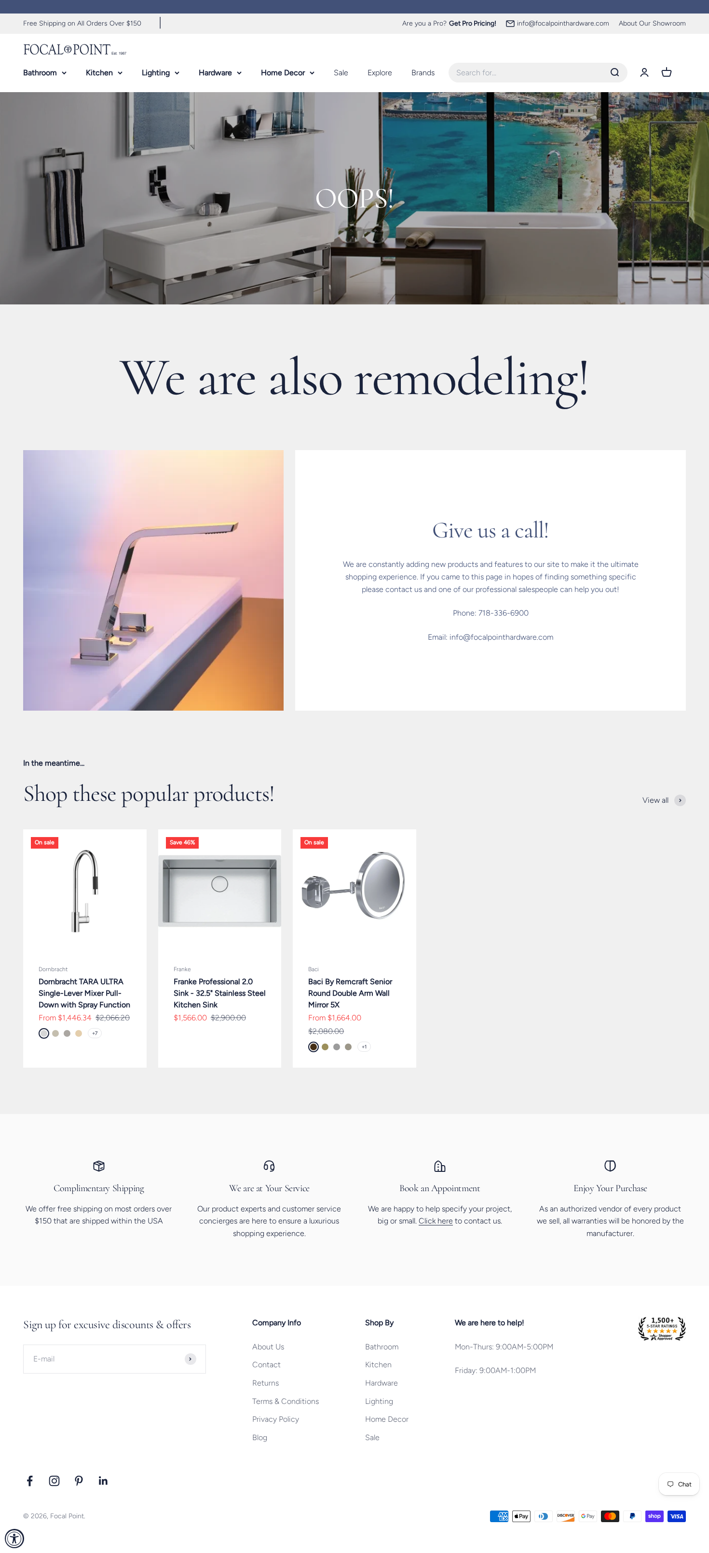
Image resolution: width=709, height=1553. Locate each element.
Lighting (156, 72)
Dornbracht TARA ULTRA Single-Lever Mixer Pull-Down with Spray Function (84, 993)
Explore (380, 72)
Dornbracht (53, 969)
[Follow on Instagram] (54, 1480)
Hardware (215, 72)
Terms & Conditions (285, 1401)
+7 (94, 1033)
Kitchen (99, 72)
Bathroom (40, 72)
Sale (341, 72)
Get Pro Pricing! (472, 23)
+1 (364, 1047)
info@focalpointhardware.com (563, 23)
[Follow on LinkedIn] (103, 1480)
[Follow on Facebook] (29, 1480)
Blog (259, 1437)
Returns (265, 1383)
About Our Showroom (652, 23)
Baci (313, 969)
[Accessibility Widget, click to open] (14, 1538)
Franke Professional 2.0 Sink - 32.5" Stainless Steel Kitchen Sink (220, 993)
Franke (182, 969)
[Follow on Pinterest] (78, 1480)
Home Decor (283, 72)
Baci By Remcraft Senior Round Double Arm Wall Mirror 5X (350, 993)
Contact (266, 1364)
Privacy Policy (275, 1419)
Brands (423, 72)
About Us (268, 1346)
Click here (436, 1220)
